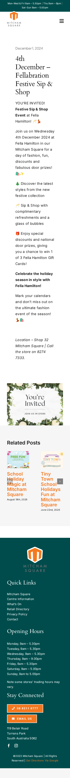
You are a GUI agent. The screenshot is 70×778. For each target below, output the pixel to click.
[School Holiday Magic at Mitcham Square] (18, 459)
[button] (10, 481)
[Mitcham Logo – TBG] (14, 13)
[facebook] (8, 745)
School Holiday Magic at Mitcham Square (17, 484)
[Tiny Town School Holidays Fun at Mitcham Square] (52, 459)
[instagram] (16, 745)
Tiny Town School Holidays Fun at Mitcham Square (50, 489)
